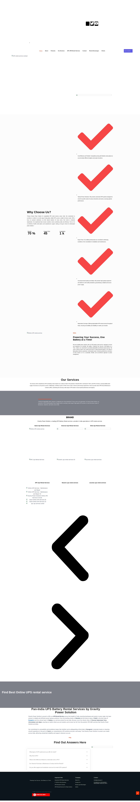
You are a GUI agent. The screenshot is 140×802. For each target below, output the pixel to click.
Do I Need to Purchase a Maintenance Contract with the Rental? (46, 763)
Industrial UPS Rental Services (62, 780)
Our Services (61, 50)
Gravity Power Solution (48, 792)
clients (76, 786)
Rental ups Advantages (80, 784)
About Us (77, 780)
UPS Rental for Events (60, 784)
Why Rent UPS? (33, 755)
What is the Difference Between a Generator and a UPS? (44, 759)
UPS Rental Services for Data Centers (63, 786)
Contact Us (77, 782)
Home (40, 50)
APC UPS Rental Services (73, 50)
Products (53, 50)
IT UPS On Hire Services (60, 782)
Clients (103, 50)
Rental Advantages (94, 50)
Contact (85, 50)
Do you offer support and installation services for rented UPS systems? (48, 767)
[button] (70, 548)
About (46, 50)
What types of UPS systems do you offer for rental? (42, 752)
